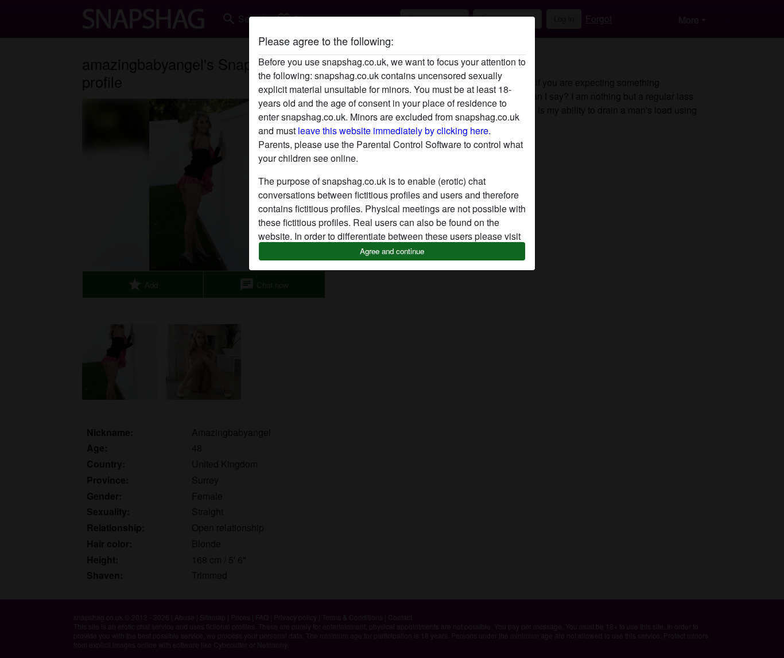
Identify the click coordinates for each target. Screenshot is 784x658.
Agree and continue (392, 251)
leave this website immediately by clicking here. (394, 130)
